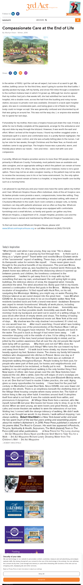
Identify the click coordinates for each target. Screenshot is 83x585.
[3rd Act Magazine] (41, 7)
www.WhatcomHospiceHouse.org (18, 228)
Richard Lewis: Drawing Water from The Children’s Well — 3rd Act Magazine (36, 438)
